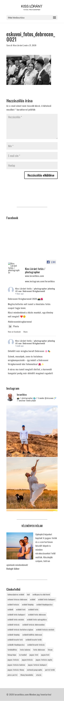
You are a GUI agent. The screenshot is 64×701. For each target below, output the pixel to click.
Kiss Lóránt (18, 45)
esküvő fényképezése (44, 604)
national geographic (34, 669)
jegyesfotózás (27, 659)
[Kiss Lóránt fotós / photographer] (14, 268)
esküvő (32, 599)
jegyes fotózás (13, 659)
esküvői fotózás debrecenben (33, 624)
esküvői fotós (33, 609)
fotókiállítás (12, 649)
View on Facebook (14, 332)
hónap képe (12, 654)
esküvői (10, 609)
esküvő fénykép (27, 604)
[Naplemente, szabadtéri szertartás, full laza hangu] (32, 483)
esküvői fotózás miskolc (45, 629)
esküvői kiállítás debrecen (32, 634)
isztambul (22, 654)
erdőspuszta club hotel (41, 594)
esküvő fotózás (13, 604)
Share (25, 332)
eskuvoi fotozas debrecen (17, 599)
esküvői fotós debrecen (37, 614)
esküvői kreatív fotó (15, 639)
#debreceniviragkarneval (20, 321)
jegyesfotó (45, 654)
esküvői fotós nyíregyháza (37, 619)
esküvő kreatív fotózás (36, 644)
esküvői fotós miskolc (16, 619)
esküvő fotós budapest (46, 599)
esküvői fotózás (13, 624)
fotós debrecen (39, 649)
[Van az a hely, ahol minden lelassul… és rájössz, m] (32, 431)
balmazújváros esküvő (16, 594)
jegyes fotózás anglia (44, 659)
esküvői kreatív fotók (34, 639)
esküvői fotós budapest (16, 614)
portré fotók (50, 669)
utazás (38, 675)
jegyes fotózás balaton (16, 665)
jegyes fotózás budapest (37, 665)
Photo (16, 326)
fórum (50, 649)
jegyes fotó (33, 654)
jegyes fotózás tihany (16, 669)
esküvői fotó (20, 609)
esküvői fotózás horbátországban (20, 629)
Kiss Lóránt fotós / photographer (31, 288)
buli (28, 594)
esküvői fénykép (13, 634)
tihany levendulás (26, 675)
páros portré (12, 675)
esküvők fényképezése (16, 644)
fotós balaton (25, 649)
